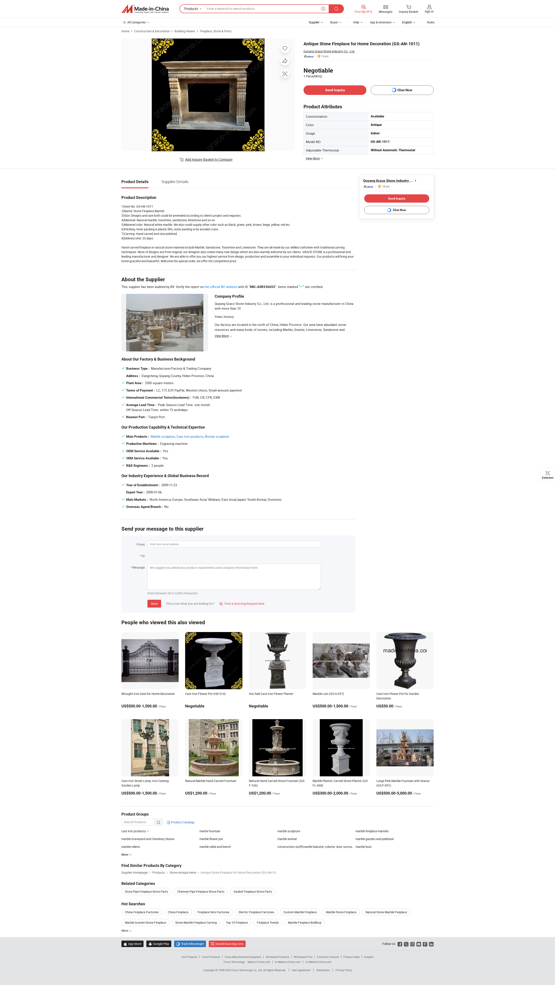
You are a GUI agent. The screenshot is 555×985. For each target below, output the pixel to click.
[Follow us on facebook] (400, 944)
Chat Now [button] (404, 90)
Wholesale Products (277, 957)
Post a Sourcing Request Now (241, 603)
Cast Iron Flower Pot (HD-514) (205, 694)
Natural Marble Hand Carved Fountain (210, 781)
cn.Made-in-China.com (318, 962)
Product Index (351, 957)
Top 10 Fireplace (237, 922)
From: (141, 544)
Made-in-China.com (259, 962)
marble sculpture (289, 831)
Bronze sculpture (217, 436)
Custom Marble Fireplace (300, 912)
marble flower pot (211, 839)
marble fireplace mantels (372, 831)
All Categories (136, 22)
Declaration (323, 970)
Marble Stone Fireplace (341, 912)
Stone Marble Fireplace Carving (196, 922)
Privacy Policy (344, 970)
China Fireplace (178, 912)
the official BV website (221, 286)
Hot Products (189, 957)
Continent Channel (328, 957)
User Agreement (301, 970)
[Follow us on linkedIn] (431, 944)
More (125, 930)
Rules (430, 22)
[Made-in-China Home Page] (145, 8)
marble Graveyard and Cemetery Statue (147, 839)
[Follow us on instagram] (412, 944)
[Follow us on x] (406, 944)
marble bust (364, 847)
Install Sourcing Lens (229, 944)
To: (143, 556)
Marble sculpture (163, 436)
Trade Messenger (190, 944)
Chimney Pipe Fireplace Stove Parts (200, 891)
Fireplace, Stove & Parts (216, 31)
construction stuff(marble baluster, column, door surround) (317, 847)
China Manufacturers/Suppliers (243, 957)
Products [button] (191, 8)
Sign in (429, 11)
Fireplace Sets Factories (213, 912)
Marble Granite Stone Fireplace (145, 922)
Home (125, 31)
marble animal (287, 839)
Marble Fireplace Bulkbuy (305, 922)
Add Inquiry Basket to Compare (208, 159)
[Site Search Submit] (336, 8)
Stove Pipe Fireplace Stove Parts (146, 891)
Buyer (334, 22)
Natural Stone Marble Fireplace (386, 912)
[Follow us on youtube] (418, 944)
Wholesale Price (303, 957)
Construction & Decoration (152, 31)
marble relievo (130, 847)
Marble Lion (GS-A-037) (328, 694)
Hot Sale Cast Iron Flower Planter (271, 694)
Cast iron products (189, 436)
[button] (323, 8)
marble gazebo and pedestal (374, 839)
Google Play (159, 944)
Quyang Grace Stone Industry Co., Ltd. (329, 51)
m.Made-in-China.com (288, 962)
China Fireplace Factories (142, 912)
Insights (369, 957)
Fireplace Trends (268, 922)
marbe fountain (209, 831)
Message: (138, 567)
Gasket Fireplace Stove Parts (252, 891)
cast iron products (133, 831)
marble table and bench (215, 847)
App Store (132, 944)
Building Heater (185, 31)
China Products (211, 957)
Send (154, 603)
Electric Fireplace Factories (256, 912)
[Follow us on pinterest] (425, 944)
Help (356, 22)
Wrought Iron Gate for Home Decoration (148, 694)
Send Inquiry (335, 90)
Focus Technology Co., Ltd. (247, 970)
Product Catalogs (182, 822)
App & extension (381, 22)
